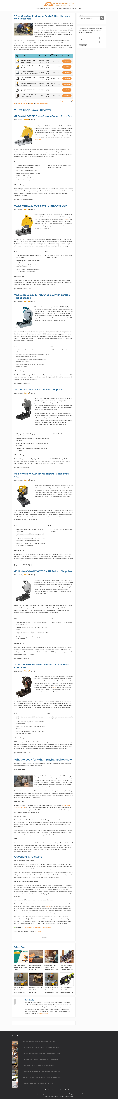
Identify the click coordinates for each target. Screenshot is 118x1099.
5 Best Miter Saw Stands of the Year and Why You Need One (40, 1059)
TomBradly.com (43, 1013)
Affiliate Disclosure (68, 1089)
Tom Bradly (37, 931)
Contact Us (53, 1089)
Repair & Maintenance (63, 8)
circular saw (38, 103)
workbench (37, 139)
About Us (47, 1089)
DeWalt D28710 (18, 280)
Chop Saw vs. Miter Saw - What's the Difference (37, 927)
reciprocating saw (60, 101)
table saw (68, 101)
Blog (80, 8)
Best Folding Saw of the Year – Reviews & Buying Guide (39, 1041)
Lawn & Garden (51, 8)
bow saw (25, 103)
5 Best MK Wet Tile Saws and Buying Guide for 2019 (38, 1083)
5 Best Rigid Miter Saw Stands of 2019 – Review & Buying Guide (41, 1071)
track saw (51, 101)
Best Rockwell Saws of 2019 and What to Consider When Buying (42, 1077)
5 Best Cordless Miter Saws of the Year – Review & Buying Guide (41, 1053)
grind (54, 687)
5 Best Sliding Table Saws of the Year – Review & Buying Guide (41, 1047)
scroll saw (45, 101)
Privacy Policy (60, 1089)
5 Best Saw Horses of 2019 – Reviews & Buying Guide (38, 1065)
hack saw (45, 103)
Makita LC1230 (21, 375)
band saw (31, 103)
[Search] (102, 18)
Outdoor (74, 8)
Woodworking (40, 8)
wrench (67, 219)
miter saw (20, 103)
